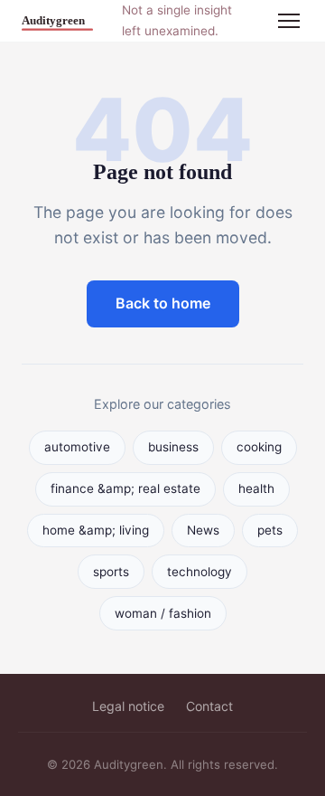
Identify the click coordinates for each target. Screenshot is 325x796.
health (256, 488)
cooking (259, 447)
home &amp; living (95, 530)
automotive (77, 447)
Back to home (163, 303)
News (203, 530)
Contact (209, 706)
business (173, 447)
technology (199, 571)
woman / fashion (163, 613)
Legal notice (128, 706)
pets (270, 530)
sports (111, 571)
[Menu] (289, 20)
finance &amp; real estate (125, 488)
